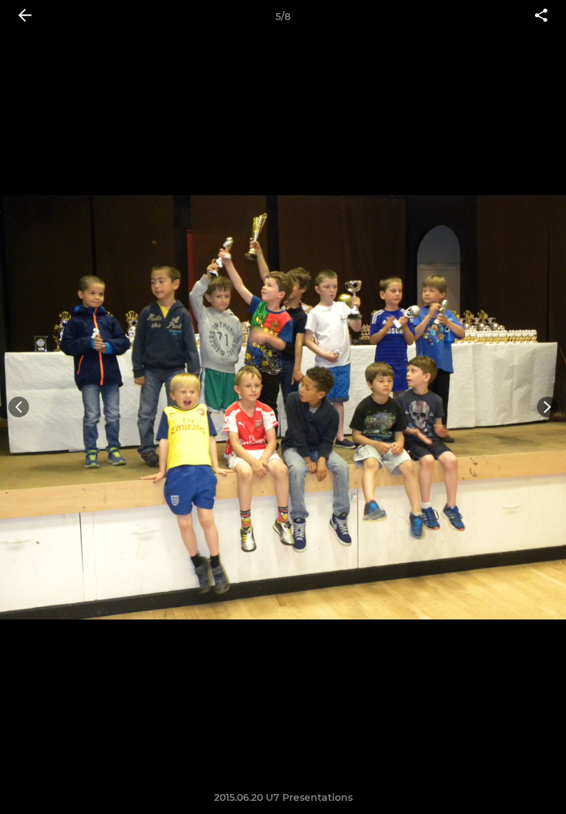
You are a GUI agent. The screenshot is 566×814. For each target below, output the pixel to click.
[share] (541, 16)
